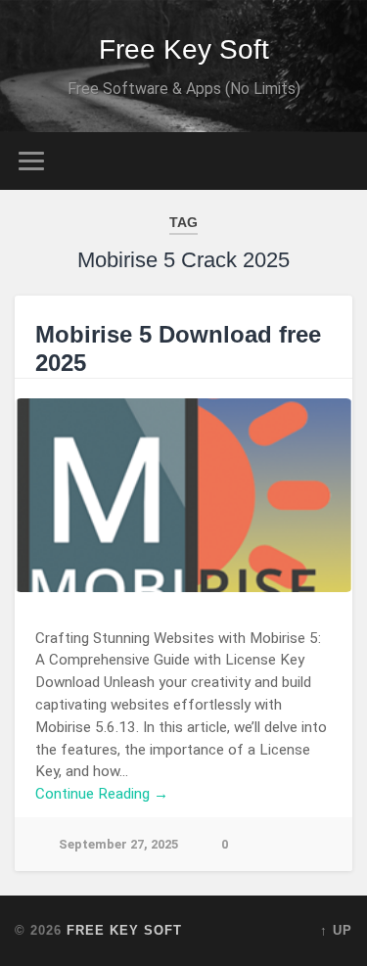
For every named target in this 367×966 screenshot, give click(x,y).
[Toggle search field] (336, 161)
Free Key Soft (184, 49)
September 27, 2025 (118, 844)
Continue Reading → (101, 794)
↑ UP (336, 930)
